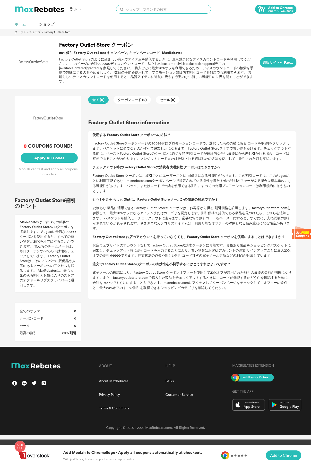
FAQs (169, 381)
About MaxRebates (113, 381)
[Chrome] (275, 9)
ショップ (35, 32)
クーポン (20, 32)
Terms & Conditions (114, 408)
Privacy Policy (109, 394)
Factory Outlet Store (57, 32)
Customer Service (179, 394)
